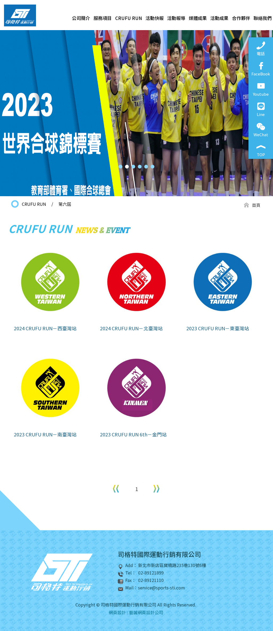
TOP (261, 154)
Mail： (131, 587)
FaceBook (260, 74)
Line (261, 114)
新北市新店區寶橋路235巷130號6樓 (172, 565)
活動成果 (219, 18)
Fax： (130, 580)
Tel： (130, 572)
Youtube (261, 94)
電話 (261, 53)
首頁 (256, 205)
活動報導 (176, 18)
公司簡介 (81, 18)
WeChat (261, 134)
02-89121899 (151, 572)
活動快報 (155, 18)
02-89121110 (151, 580)
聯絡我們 (263, 18)
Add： (131, 565)
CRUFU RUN (128, 18)
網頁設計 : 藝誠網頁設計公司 (136, 612)
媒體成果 (198, 18)
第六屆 (64, 204)
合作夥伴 (241, 18)
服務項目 (103, 18)
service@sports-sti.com (161, 587)
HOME (20, 15)
